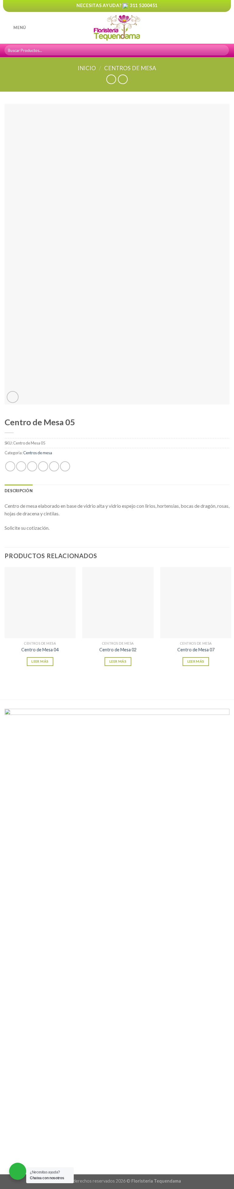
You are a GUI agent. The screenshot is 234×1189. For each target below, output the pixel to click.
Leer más (39, 661)
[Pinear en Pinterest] (54, 466)
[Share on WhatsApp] (10, 466)
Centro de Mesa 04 (39, 649)
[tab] (19, 491)
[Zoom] (13, 397)
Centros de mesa (130, 68)
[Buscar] (223, 50)
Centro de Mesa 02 (117, 649)
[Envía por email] (43, 466)
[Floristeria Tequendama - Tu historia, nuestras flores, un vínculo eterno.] (117, 28)
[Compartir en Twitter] (32, 466)
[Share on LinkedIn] (65, 466)
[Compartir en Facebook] (21, 466)
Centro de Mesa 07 (195, 649)
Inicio (87, 68)
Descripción (19, 490)
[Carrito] (226, 28)
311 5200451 (144, 5)
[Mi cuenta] (216, 28)
